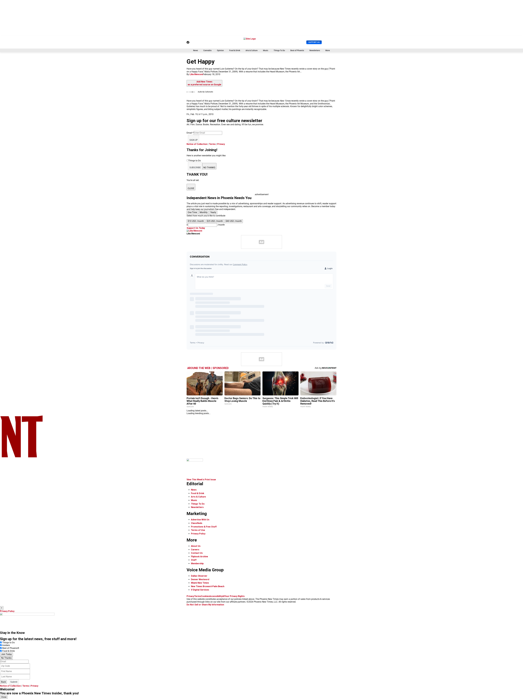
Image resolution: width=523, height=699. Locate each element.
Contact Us (197, 553)
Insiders (6, 645)
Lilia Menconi (196, 74)
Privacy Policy (198, 533)
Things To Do (279, 50)
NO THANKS (209, 167)
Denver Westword (200, 579)
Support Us (314, 42)
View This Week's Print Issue (201, 479)
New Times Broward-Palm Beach (207, 586)
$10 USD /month (196, 221)
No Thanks (6, 658)
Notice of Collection (197, 144)
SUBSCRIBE (195, 167)
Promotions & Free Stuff (204, 526)
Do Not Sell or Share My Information (205, 604)
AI (223, 596)
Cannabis (207, 50)
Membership (197, 563)
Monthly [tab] (204, 212)
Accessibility (215, 596)
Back (3, 682)
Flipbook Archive (199, 556)
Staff (194, 560)
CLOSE (191, 188)
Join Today (6, 654)
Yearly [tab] (213, 212)
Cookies (205, 596)
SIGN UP (193, 140)
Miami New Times (200, 583)
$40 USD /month (234, 221)
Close (3, 697)
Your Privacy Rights (234, 596)
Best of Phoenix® (10, 648)
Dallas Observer (199, 576)
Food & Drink (234, 50)
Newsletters (314, 50)
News (195, 50)
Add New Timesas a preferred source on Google (204, 83)
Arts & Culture (252, 50)
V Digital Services (200, 589)
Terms (212, 144)
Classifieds (196, 523)
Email (190, 132)
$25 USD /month (215, 221)
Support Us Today (196, 228)
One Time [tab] (192, 212)
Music (265, 50)
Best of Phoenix (297, 50)
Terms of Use (198, 530)
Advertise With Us (200, 519)
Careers (195, 549)
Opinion (220, 50)
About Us (195, 546)
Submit (13, 682)
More (327, 50)
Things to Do (8, 642)
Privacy (221, 144)
